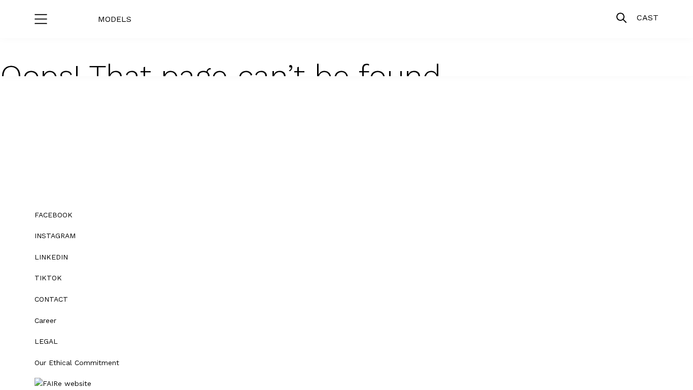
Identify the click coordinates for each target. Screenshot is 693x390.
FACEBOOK (53, 215)
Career (45, 320)
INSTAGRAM (55, 236)
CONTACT (51, 299)
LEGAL (46, 341)
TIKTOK (48, 278)
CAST (648, 17)
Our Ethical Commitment (76, 363)
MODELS (114, 19)
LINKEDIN (51, 257)
